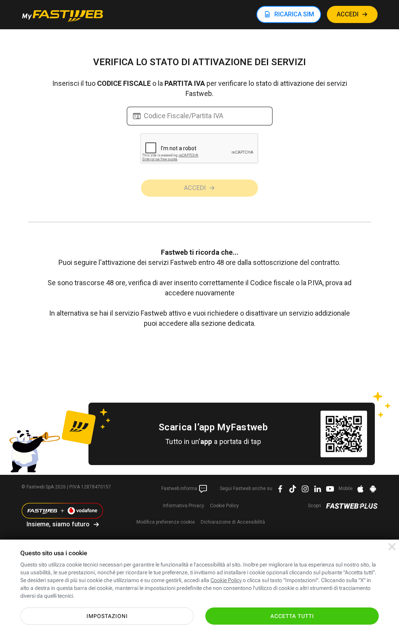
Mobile (346, 488)
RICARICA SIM (294, 14)
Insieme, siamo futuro (58, 524)
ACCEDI (347, 14)
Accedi (195, 188)
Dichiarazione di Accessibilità (233, 522)
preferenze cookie (165, 522)
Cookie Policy (224, 505)
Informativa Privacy (183, 505)
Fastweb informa (179, 488)
